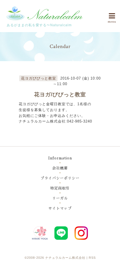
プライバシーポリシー (60, 178)
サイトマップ (60, 208)
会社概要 (60, 168)
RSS (92, 257)
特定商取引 (60, 188)
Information (60, 158)
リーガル (60, 198)
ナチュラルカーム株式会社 (65, 257)
